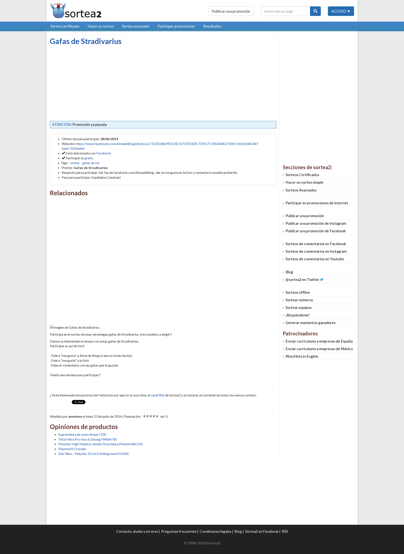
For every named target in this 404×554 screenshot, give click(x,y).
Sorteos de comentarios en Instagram (316, 251)
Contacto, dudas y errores (137, 531)
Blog (289, 272)
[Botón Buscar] (315, 11)
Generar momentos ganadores (311, 322)
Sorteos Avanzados (301, 190)
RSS (285, 531)
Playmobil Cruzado (72, 449)
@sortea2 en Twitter (302, 279)
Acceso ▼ (341, 11)
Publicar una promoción (231, 11)
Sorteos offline (298, 292)
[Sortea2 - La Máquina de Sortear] (76, 10)
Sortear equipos (299, 307)
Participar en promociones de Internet (317, 203)
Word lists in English (302, 356)
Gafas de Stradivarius (86, 41)
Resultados (212, 26)
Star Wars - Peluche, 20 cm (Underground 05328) (93, 454)
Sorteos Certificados (302, 175)
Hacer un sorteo (101, 26)
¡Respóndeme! (298, 315)
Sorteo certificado (64, 26)
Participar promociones (176, 26)
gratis (89, 158)
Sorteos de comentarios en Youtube (315, 259)
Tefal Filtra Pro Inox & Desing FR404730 (87, 439)
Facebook (103, 153)
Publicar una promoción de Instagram (316, 223)
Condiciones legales (215, 531)
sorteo (75, 163)
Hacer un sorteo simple (304, 182)
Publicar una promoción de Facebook (316, 231)
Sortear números (299, 300)
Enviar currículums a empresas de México (319, 349)
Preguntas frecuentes (179, 531)
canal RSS (157, 395)
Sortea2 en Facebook (262, 531)
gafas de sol (90, 163)
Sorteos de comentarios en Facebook (316, 244)
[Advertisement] (85, 76)
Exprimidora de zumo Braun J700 (82, 434)
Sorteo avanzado (135, 26)
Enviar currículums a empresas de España (319, 341)
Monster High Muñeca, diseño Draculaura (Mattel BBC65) (100, 444)
